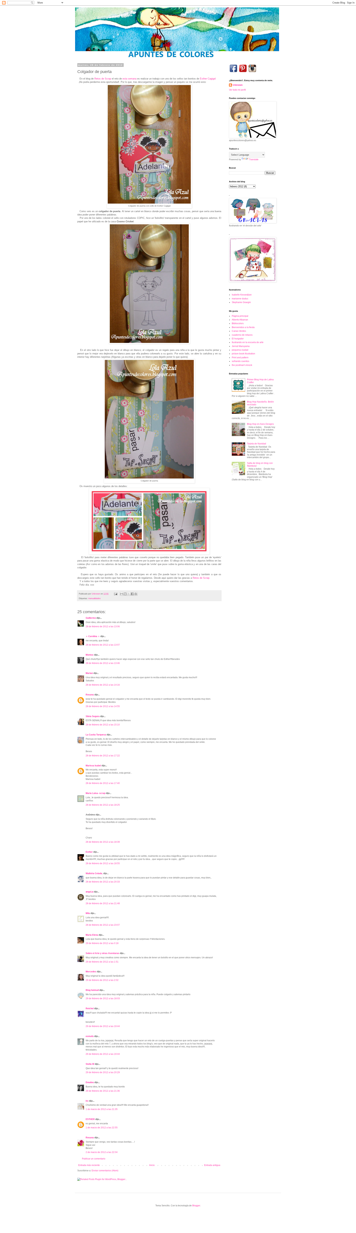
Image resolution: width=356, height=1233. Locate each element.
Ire (87, 1101)
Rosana (90, 694)
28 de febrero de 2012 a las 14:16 (103, 685)
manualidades (94, 598)
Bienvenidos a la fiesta (243, 327)
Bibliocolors (238, 323)
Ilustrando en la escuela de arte (247, 342)
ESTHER (90, 1119)
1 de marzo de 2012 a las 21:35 (102, 1109)
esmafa (90, 1036)
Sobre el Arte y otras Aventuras (102, 953)
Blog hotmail (92, 990)
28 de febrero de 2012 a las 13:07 (103, 645)
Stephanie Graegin (241, 302)
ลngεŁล (89, 891)
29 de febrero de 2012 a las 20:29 (103, 1072)
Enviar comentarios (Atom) (105, 1170)
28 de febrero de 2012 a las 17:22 (103, 755)
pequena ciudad (240, 350)
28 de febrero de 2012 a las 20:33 (103, 881)
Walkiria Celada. (94, 873)
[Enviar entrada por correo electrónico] (115, 594)
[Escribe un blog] (125, 594)
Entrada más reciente (89, 1165)
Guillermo (91, 618)
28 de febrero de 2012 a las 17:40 (103, 783)
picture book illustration (243, 353)
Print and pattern (240, 357)
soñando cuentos (240, 361)
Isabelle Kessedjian (242, 294)
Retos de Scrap (102, 78)
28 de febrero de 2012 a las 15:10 (103, 724)
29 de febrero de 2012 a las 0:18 (102, 943)
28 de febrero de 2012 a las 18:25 (103, 805)
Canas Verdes (239, 331)
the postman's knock (242, 365)
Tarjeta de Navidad (256, 443)
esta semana (129, 78)
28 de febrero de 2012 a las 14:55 (103, 706)
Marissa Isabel (93, 765)
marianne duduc (240, 298)
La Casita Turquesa (96, 734)
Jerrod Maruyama (241, 346)
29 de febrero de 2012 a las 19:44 (103, 1026)
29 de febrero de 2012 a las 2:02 (102, 980)
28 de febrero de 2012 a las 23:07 (103, 925)
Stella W (90, 1064)
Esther (89, 852)
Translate (253, 159)
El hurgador (238, 338)
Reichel (90, 1008)
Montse (89, 655)
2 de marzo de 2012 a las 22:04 (102, 1152)
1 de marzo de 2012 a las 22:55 (102, 1127)
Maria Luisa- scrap (95, 793)
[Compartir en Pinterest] (136, 594)
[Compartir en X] (129, 594)
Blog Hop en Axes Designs (260, 424)
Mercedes (91, 971)
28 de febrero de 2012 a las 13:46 (103, 663)
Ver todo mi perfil (237, 90)
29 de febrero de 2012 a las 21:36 (103, 1091)
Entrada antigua (212, 1165)
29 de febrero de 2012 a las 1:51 (102, 962)
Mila (88, 913)
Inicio (152, 1165)
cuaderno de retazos (242, 335)
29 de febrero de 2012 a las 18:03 (103, 998)
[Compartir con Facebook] (132, 594)
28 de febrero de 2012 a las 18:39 (103, 842)
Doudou (90, 1082)
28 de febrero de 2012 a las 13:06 (103, 626)
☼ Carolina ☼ (93, 636)
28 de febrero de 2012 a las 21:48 (103, 903)
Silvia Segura (93, 716)
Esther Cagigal (208, 78)
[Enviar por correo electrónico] (121, 594)
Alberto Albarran (240, 319)
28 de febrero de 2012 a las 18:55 (103, 863)
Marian (89, 673)
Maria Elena (92, 935)
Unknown (238, 85)
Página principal (240, 316)
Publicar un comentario (93, 1158)
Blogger (196, 1205)
